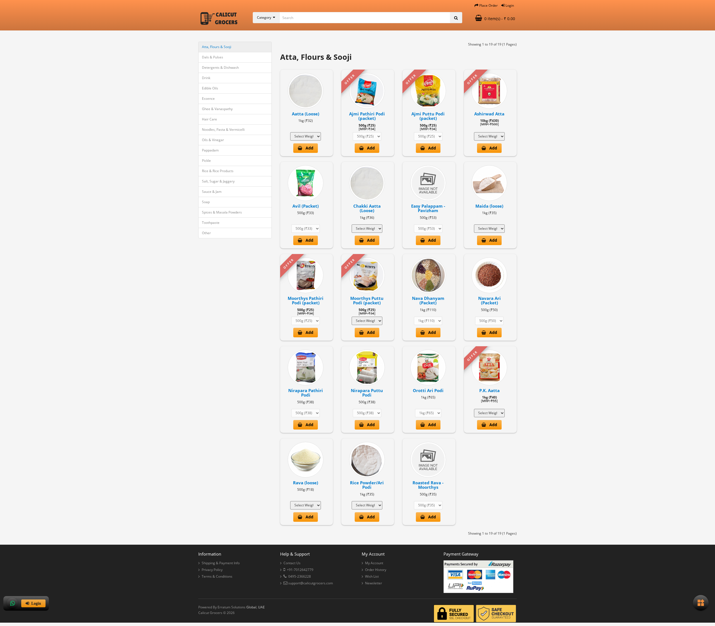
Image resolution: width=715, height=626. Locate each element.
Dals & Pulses (212, 57)
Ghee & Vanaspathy (217, 108)
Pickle (206, 160)
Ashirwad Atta (489, 114)
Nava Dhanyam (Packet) (428, 300)
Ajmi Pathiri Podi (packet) (367, 116)
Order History (375, 569)
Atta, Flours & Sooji (216, 46)
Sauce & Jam (211, 191)
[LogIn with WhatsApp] (12, 603)
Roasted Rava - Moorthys (428, 485)
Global (251, 607)
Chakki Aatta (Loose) (367, 208)
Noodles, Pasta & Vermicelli (223, 129)
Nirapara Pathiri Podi (305, 393)
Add (307, 148)
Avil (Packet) (305, 206)
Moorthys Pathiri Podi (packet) (305, 300)
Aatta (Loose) (305, 114)
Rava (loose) (305, 482)
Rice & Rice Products (217, 171)
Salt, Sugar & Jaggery (218, 181)
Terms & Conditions (217, 576)
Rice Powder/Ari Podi (367, 485)
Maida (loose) (489, 206)
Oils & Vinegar (213, 139)
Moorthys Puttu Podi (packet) (366, 300)
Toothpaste (211, 222)
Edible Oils (210, 88)
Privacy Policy (212, 569)
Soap (206, 202)
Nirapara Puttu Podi (367, 393)
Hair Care (209, 119)
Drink (206, 77)
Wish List (372, 576)
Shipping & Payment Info (221, 563)
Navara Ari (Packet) (489, 300)
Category (265, 17)
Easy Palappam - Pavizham (428, 208)
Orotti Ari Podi (428, 390)
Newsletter (373, 583)
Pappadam (210, 150)
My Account (374, 563)
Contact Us (292, 563)
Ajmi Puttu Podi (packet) (428, 116)
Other (206, 233)
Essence (208, 98)
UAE (261, 607)
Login (35, 603)
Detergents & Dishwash (220, 67)
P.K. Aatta (489, 390)
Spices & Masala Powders (222, 212)
